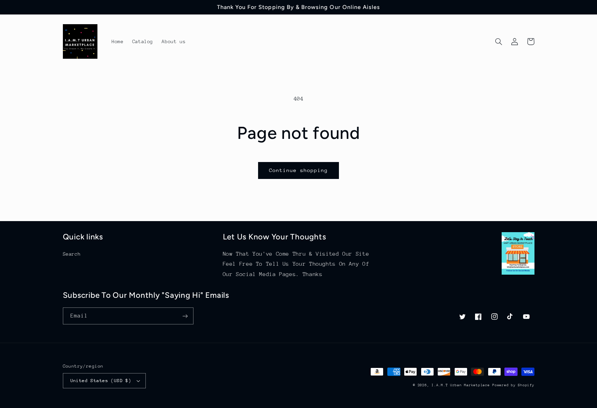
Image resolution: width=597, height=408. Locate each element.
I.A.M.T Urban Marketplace (461, 385)
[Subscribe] (185, 315)
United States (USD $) (101, 380)
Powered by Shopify (513, 385)
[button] (499, 41)
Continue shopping (298, 170)
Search (72, 254)
